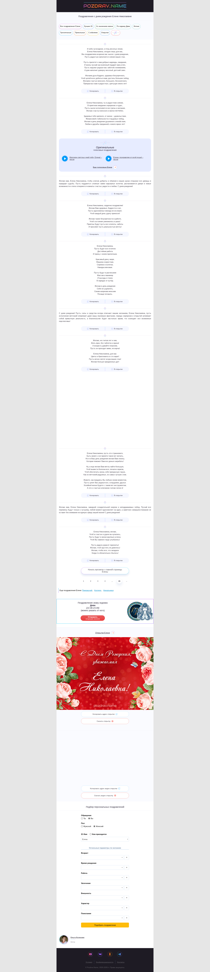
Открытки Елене (102, 633)
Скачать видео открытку (103, 796)
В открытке (118, 91)
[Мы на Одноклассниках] (109, 954)
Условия (89, 962)
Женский (99, 826)
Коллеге (97, 590)
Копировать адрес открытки (104, 714)
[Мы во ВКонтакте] (100, 954)
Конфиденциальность (104, 962)
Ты (84, 818)
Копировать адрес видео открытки (103, 788)
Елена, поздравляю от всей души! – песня (128, 158)
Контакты (120, 962)
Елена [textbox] (84, 839)
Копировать (94, 91)
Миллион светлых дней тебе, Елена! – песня (86, 158)
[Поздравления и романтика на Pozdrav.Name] (105, 6)
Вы (92, 818)
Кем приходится (99, 834)
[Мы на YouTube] (90, 954)
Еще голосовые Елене (102, 167)
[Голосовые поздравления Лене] (115, 32)
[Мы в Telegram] (119, 954)
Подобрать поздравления (105, 925)
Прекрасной (87, 590)
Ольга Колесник (77, 937)
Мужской (87, 826)
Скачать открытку (103, 721)
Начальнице (108, 590)
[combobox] (105, 839)
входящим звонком (93, 618)
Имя (85, 834)
